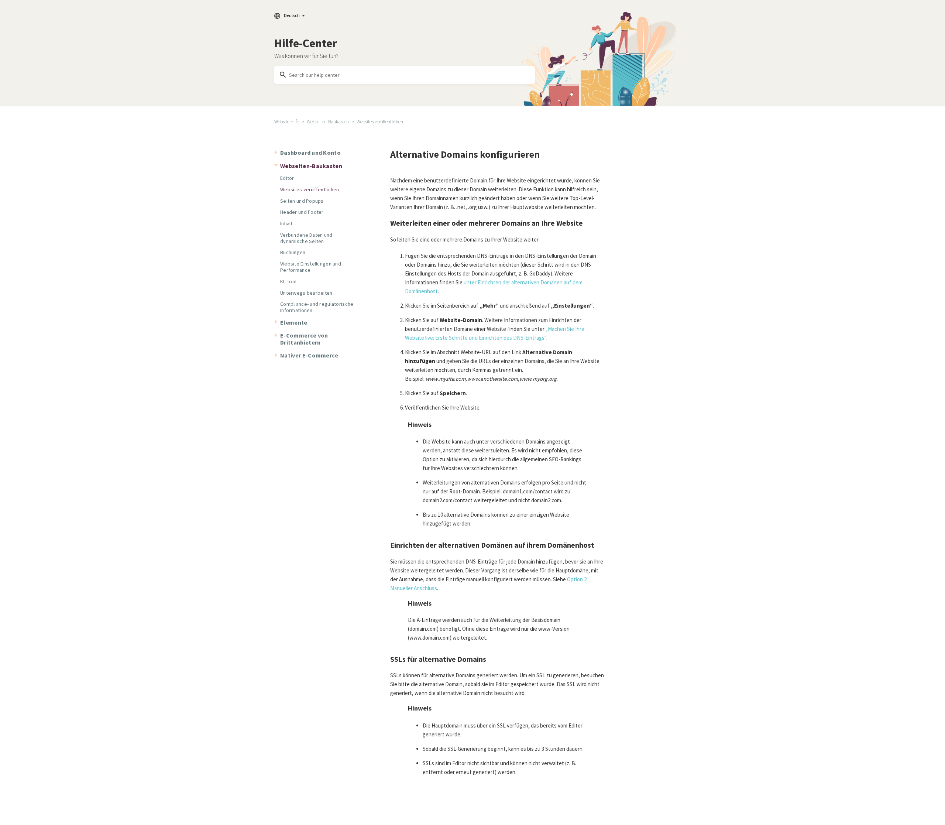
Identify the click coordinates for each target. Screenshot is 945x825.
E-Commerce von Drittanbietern (304, 339)
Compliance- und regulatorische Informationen (316, 307)
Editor (287, 178)
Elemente (293, 322)
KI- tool (288, 281)
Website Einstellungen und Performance (310, 266)
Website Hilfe (286, 122)
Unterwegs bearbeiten (306, 293)
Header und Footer (302, 212)
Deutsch (291, 15)
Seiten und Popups (302, 201)
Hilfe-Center (305, 43)
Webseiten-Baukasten (328, 122)
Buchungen (293, 252)
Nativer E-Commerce (309, 355)
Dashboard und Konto (310, 152)
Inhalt (286, 223)
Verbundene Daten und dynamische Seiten (306, 238)
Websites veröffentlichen (380, 122)
